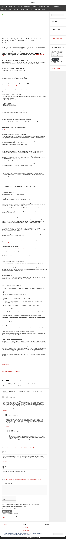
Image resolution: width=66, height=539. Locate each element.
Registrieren (25, 527)
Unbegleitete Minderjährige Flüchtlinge (31, 383)
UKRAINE (63, 6)
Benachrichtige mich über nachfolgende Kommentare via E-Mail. (14, 506)
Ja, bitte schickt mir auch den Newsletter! (10, 513)
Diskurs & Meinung (9, 6)
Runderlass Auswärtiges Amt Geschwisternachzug (11, 371)
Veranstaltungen (27, 6)
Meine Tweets (54, 32)
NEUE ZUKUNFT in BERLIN (35, 9)
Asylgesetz (4, 366)
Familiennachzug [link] (20, 47)
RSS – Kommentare (5, 525)
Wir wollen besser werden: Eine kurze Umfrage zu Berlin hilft (12, 385)
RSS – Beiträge (4, 524)
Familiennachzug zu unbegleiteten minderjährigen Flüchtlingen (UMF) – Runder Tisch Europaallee (23, 447)
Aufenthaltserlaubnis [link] (41, 114)
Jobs (14, 6)
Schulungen (43, 9)
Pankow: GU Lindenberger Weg (8, 384)
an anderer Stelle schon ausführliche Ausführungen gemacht (19, 248)
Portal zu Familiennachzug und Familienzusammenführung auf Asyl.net (15, 369)
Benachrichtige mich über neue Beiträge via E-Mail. (12, 508)
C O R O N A (20, 6)
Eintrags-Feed (26, 530)
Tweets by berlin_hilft (55, 68)
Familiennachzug (15, 383)
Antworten (5, 410)
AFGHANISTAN (3, 9)
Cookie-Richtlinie (28, 534)
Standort (34, 6)
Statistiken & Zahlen (24, 9)
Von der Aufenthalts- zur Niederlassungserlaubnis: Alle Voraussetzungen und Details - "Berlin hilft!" (24, 479)
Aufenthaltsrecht (10, 383)
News (2, 6)
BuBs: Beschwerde (42, 6)
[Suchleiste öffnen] (64, 9)
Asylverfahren (5, 383)
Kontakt (49, 9)
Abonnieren (55, 59)
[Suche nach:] (57, 14)
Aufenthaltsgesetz (5, 364)
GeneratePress (38, 537)
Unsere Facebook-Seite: (56, 38)
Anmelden (25, 528)
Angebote (48, 6)
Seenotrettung (15, 9)
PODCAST (9, 9)
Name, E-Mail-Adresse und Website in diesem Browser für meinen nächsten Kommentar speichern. (21, 504)
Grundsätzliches (56, 6)
